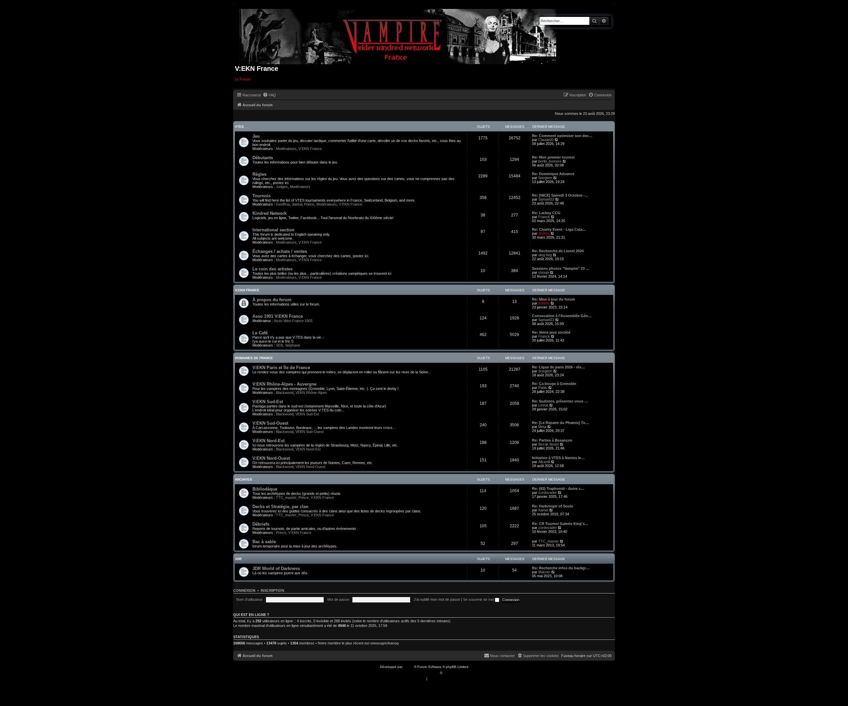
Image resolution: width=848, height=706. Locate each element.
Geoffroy (283, 204)
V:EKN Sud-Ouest (270, 423)
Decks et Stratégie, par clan (280, 506)
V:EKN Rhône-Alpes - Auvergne (284, 384)
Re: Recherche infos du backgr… (561, 568)
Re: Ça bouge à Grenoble (554, 384)
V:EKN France (310, 149)
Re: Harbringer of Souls (552, 506)
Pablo (542, 388)
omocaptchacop (384, 643)
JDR (238, 559)
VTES (239, 126)
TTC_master (286, 497)
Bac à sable (264, 541)
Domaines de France (254, 358)
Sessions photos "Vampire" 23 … (560, 268)
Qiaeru (448, 673)
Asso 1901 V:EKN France (277, 316)
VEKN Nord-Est (308, 449)
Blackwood (284, 393)
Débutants (262, 157)
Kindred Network (269, 213)
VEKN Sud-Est (307, 414)
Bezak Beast (548, 444)
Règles (259, 174)
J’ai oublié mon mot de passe (437, 599)
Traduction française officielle (417, 673)
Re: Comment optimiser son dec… (562, 136)
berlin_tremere (549, 161)
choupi (543, 272)
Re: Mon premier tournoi (553, 157)
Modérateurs (286, 149)
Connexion (244, 590)
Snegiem (545, 178)
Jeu (256, 136)
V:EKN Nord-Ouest (271, 458)
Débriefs (260, 524)
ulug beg (545, 255)
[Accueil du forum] (397, 35)
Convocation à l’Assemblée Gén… (562, 316)
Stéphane (292, 345)
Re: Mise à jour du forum (553, 299)
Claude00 (546, 140)
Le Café (260, 332)
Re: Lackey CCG (546, 213)
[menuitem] (269, 95)
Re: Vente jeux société (551, 332)
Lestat (543, 405)
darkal (297, 204)
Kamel (543, 510)
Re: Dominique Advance (553, 174)
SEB (279, 345)
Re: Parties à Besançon (552, 440)
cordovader (547, 492)
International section (273, 229)
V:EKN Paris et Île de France (281, 367)
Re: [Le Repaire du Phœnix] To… (560, 423)
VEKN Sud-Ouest (309, 432)
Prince (309, 204)
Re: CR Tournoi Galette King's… (560, 524)
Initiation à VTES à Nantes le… (558, 458)
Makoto (544, 572)
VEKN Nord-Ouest (310, 467)
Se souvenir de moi (479, 599)
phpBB (408, 667)
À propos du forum (272, 299)
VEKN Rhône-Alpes (311, 393)
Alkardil (544, 462)
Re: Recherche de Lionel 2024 (558, 251)
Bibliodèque (264, 489)
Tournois (261, 195)
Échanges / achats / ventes (279, 251)
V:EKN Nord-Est (268, 440)
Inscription (272, 590)
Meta (542, 427)
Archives (243, 479)
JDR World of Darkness (276, 568)
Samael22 (546, 199)
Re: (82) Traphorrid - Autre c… (558, 489)
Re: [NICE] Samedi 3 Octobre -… (560, 195)
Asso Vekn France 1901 (293, 321)
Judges (282, 187)
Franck (544, 217)
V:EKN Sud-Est (267, 401)
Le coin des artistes (272, 268)
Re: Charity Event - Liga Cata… (559, 229)
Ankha (544, 233)
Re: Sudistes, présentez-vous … (560, 401)
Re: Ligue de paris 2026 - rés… (558, 367)
